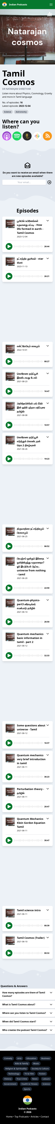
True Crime (21, 1078)
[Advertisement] (27, 312)
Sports (27, 1089)
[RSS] (47, 136)
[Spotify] (17, 136)
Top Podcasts (22, 1116)
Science (7, 111)
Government (10, 1084)
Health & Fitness (29, 1084)
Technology (13, 1073)
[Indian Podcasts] (27, 1100)
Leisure (46, 1078)
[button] (51, 4)
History (7, 1078)
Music (36, 1063)
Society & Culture (40, 1068)
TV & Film (29, 1073)
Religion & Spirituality (16, 1068)
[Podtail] (27, 136)
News (35, 1078)
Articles (35, 1116)
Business (45, 1058)
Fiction (42, 1073)
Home (9, 1116)
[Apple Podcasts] (7, 136)
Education (31, 1058)
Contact (45, 1116)
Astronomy (21, 111)
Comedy (8, 1058)
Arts (19, 1058)
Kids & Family (21, 1063)
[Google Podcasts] (37, 136)
